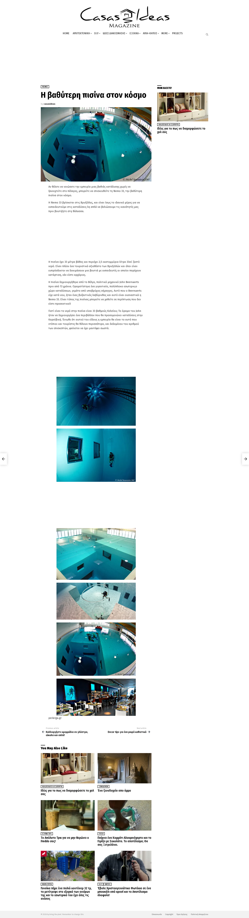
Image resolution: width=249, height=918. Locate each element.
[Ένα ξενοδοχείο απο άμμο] (124, 768)
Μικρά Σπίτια (47, 884)
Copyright (169, 914)
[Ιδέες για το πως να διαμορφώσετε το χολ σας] (68, 768)
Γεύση (101, 834)
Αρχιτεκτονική (81, 33)
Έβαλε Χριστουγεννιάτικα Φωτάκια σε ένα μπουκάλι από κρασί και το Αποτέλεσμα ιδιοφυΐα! (124, 891)
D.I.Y (96, 33)
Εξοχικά (134, 33)
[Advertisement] (124, 59)
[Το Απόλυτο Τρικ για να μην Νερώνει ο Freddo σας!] (68, 815)
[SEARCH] (207, 34)
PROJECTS (177, 33)
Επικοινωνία (157, 914)
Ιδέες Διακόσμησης (114, 33)
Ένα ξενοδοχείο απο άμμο (114, 790)
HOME (66, 33)
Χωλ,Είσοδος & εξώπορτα (52, 787)
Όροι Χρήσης (182, 914)
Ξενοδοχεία (103, 787)
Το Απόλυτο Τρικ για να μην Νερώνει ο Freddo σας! (65, 839)
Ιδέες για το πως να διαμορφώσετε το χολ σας (67, 792)
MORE (164, 33)
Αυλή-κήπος (150, 33)
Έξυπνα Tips (47, 834)
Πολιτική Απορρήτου (199, 914)
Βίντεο (107, 884)
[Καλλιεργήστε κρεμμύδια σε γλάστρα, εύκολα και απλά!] (3, 459)
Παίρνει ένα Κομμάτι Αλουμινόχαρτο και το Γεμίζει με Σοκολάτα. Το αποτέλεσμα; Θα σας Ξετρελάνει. (124, 841)
